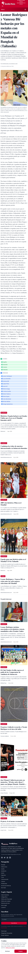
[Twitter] (4, 857)
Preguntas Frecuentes (6, 933)
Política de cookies (10, 947)
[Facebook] (2, 857)
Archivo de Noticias (6, 885)
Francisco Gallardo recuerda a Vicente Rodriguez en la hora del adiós (14, 728)
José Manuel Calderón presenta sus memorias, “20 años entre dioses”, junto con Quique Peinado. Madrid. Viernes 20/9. (13, 783)
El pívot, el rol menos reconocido (12, 821)
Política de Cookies (5, 901)
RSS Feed (3, 887)
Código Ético (4, 897)
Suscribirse (14, 923)
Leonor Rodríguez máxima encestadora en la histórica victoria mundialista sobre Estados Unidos (12, 629)
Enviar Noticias (5, 935)
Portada (3, 864)
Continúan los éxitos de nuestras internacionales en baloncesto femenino (14, 447)
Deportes (3, 875)
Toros (2, 877)
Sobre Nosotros (5, 895)
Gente (2, 873)
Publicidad (3, 931)
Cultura (3, 881)
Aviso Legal (4, 905)
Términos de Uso (5, 903)
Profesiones (4, 883)
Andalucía (3, 871)
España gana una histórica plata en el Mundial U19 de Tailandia (13, 560)
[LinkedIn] (10, 857)
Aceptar (21, 951)
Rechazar (7, 951)
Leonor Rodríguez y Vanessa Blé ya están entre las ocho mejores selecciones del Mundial (13, 581)
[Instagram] (7, 857)
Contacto (3, 907)
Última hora (4, 867)
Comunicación (4, 879)
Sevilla (2, 869)
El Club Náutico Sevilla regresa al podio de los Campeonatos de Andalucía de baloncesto (12, 672)
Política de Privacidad (6, 899)
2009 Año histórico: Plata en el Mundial (11, 504)
